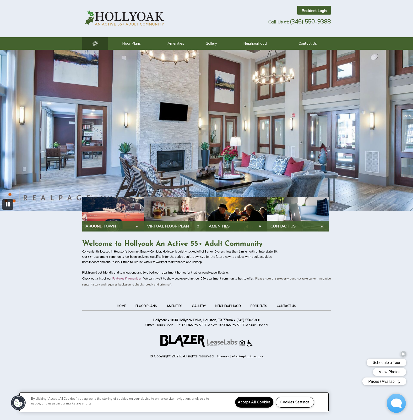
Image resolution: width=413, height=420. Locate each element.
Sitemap (223, 356)
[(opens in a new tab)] (225, 345)
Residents (258, 306)
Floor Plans (131, 43)
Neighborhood (255, 43)
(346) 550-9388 (310, 21)
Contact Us (308, 43)
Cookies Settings (295, 402)
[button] (18, 402)
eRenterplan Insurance (248, 356)
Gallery (211, 43)
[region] (174, 402)
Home (95, 43)
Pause (7, 204)
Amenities (176, 43)
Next (405, 131)
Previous (7, 131)
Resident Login (314, 10)
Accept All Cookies (254, 402)
